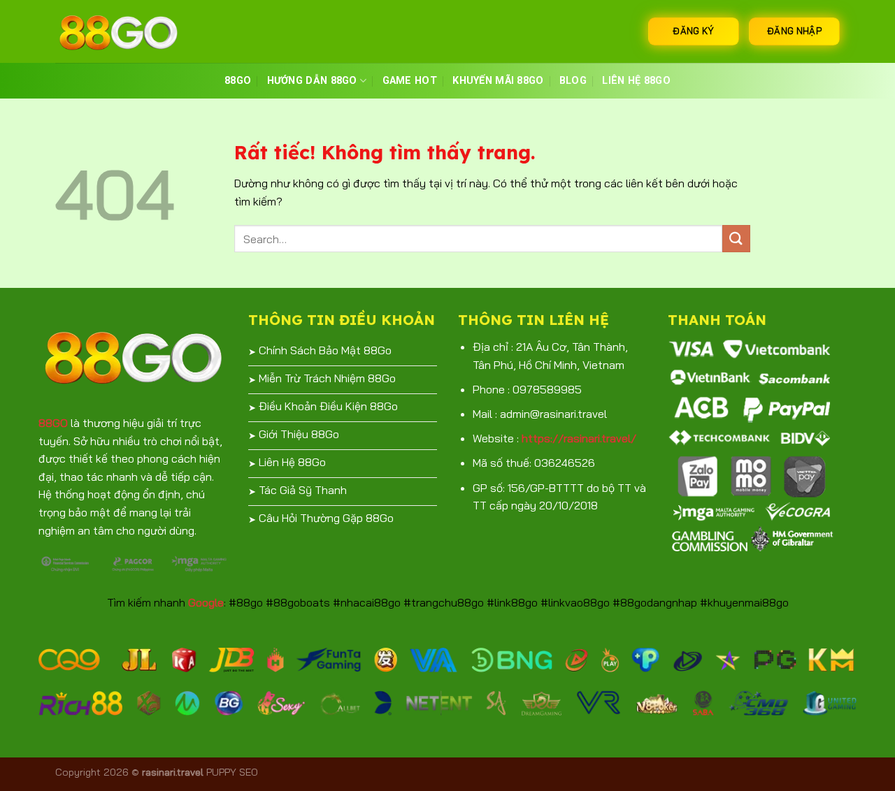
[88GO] (125, 31)
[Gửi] (736, 238)
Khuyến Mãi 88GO (497, 81)
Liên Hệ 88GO (636, 81)
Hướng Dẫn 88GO (312, 81)
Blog (573, 81)
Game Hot (409, 81)
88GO (237, 81)
